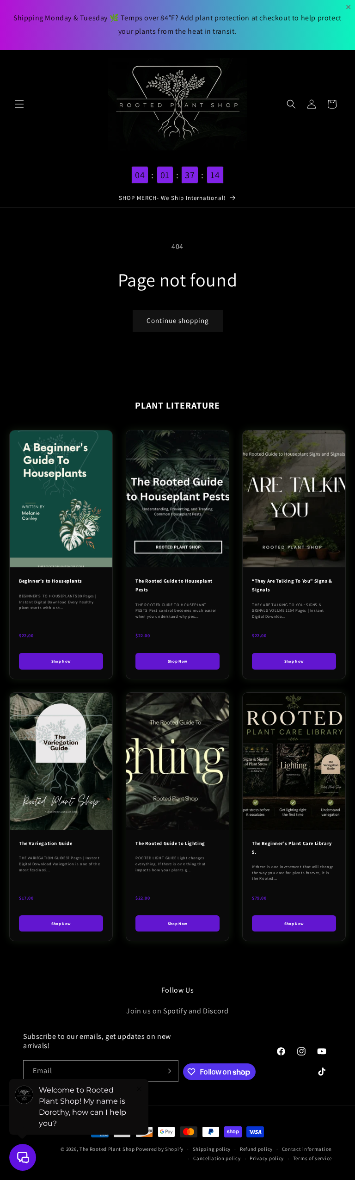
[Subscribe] (168, 1071)
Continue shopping (178, 320)
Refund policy (256, 1149)
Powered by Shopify (160, 1149)
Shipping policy (212, 1149)
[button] (19, 104)
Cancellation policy (216, 1158)
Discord (215, 1011)
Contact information (307, 1149)
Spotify (175, 1011)
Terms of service (312, 1158)
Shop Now (61, 661)
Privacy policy (267, 1158)
